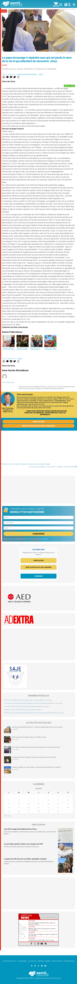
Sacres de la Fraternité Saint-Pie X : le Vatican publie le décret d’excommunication (37, 727)
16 (58, 804)
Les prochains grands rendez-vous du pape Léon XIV (23, 844)
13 (28, 804)
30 (58, 811)
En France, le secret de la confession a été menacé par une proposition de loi (36, 747)
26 (19, 811)
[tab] (28, 916)
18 (9, 807)
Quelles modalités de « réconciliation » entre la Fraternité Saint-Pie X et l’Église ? (36, 767)
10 (68, 800)
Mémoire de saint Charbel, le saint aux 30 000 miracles (29, 737)
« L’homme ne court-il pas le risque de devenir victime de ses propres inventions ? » (29, 703)
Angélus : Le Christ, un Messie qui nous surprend (19, 709)
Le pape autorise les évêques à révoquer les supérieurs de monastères (34, 757)
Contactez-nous (69, 961)
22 (48, 807)
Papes (4, 11)
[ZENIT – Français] (21, 4)
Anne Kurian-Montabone (27, 74)
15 (48, 804)
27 (28, 811)
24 (68, 807)
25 (9, 811)
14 (38, 804)
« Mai (5, 816)
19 (19, 807)
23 (58, 807)
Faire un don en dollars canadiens (38, 426)
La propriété (22, 961)
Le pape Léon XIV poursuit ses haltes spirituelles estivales (25, 859)
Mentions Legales (44, 961)
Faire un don (38, 422)
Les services (32, 961)
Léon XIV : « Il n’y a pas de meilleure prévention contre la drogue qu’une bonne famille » (30, 713)
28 (38, 811)
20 (28, 807)
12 (19, 804)
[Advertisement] (38, 448)
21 (38, 807)
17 (68, 804)
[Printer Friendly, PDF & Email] (69, 86)
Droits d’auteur (57, 961)
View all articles (8, 382)
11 (9, 804)
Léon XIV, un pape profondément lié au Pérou (20, 829)
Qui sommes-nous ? (10, 961)
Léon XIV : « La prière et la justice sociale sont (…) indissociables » (24, 700)
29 (48, 811)
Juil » (9, 816)
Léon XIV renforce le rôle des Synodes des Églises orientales (23, 706)
